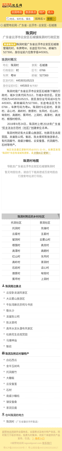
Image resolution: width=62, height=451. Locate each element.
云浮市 (33, 25)
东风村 (45, 256)
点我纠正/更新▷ (42, 153)
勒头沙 (10, 310)
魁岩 (9, 346)
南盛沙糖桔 (13, 396)
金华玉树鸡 (13, 366)
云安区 (43, 25)
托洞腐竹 (11, 372)
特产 (42, 12)
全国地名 (17, 12)
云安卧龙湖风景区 (16, 292)
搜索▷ (51, 18)
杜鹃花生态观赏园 (16, 334)
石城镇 (53, 25)
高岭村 (16, 262)
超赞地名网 (10, 25)
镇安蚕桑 (11, 401)
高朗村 (45, 250)
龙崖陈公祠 (13, 316)
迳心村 (45, 267)
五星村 (45, 234)
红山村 (16, 256)
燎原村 (16, 273)
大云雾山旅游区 (15, 298)
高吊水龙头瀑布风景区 (19, 328)
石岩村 (16, 267)
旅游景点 (30, 12)
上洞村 (45, 279)
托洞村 (16, 228)
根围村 (16, 245)
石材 (9, 390)
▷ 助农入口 (38, 438)
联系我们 (47, 443)
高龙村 (45, 245)
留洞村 (16, 239)
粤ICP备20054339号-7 (15, 447)
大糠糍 (10, 378)
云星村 (16, 234)
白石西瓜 (11, 360)
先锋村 (45, 228)
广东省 (23, 25)
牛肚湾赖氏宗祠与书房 (19, 304)
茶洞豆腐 (11, 407)
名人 (50, 12)
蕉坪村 (16, 279)
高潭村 (16, 250)
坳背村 (45, 273)
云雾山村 (45, 239)
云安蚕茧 (11, 384)
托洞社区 (16, 222)
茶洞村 (45, 262)
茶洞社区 (45, 222)
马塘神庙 (11, 340)
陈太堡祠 (11, 322)
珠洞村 (10, 421)
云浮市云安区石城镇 (47, 44)
